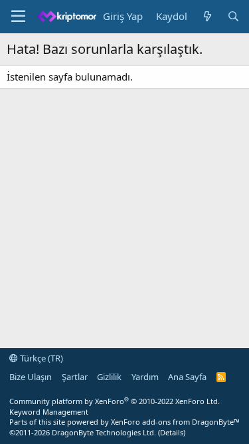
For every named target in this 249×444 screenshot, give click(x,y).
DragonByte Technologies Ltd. (104, 432)
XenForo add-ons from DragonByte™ (175, 422)
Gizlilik (109, 377)
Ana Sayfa (187, 377)
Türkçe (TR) (40, 358)
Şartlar (75, 377)
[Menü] (18, 16)
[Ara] (233, 16)
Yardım (145, 377)
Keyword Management (48, 412)
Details (171, 432)
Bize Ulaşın (30, 377)
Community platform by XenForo (114, 401)
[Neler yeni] (207, 16)
